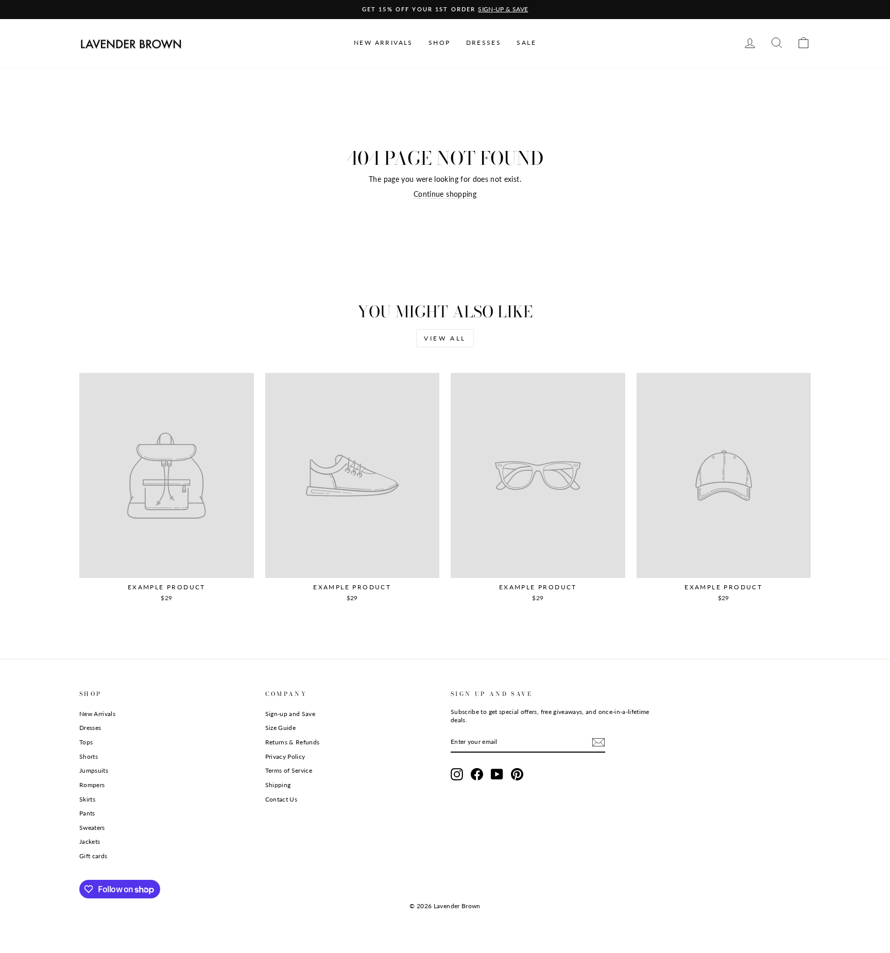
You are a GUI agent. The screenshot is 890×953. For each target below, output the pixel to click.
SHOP (440, 42)
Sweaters (92, 827)
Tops (86, 742)
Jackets (89, 841)
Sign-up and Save (290, 714)
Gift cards (93, 856)
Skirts (87, 799)
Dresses (90, 727)
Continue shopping (445, 194)
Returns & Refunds (292, 742)
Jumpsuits (93, 770)
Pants (87, 813)
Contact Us (281, 799)
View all (445, 338)
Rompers (92, 785)
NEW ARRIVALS (383, 42)
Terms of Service (289, 770)
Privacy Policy (285, 756)
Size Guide (280, 727)
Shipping (278, 785)
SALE (526, 42)
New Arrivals (97, 714)
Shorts (88, 756)
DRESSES (484, 42)
